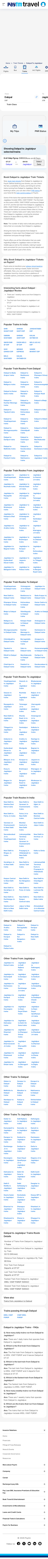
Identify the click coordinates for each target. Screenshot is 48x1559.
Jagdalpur (27, 164)
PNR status (35, 191)
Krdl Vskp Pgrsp (11, 158)
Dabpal (9, 164)
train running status (23, 193)
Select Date (39, 162)
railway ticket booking (34, 266)
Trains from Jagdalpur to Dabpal (18, 1301)
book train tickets (14, 181)
